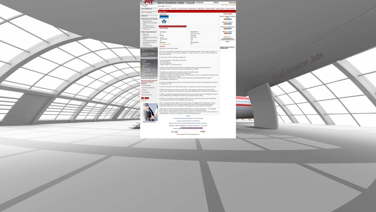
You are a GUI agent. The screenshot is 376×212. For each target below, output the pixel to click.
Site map (179, 121)
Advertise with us (147, 45)
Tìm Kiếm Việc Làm (148, 25)
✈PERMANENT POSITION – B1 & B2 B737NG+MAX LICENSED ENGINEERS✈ (149, 54)
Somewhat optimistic (148, 87)
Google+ (188, 116)
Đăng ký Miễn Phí (147, 21)
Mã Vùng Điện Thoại (191, 123)
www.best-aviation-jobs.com (194, 125)
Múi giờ (171, 123)
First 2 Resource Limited (148, 69)
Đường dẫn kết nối (186, 121)
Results (144, 100)
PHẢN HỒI (144, 16)
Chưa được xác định (165, 44)
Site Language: (161, 6)
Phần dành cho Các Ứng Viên (149, 19)
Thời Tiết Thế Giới (181, 123)
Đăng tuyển (146, 34)
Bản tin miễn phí (146, 9)
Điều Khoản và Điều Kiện (186, 118)
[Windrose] (227, 36)
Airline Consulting (230, 8)
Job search (174, 8)
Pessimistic (146, 92)
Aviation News (201, 8)
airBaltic (144, 60)
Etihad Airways (146, 68)
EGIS (143, 66)
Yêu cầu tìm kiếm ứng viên (150, 40)
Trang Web (181, 134)
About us (167, 8)
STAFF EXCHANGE (146, 12)
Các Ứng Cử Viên (182, 8)
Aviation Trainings (210, 8)
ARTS (143, 62)
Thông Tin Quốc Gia (202, 123)
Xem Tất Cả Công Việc (149, 27)
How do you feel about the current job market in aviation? (149, 82)
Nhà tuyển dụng (192, 8)
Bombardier (145, 65)
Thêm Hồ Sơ (146, 29)
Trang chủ (161, 8)
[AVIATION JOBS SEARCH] (154, 120)
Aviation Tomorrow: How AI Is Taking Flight (227, 46)
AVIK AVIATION (146, 63)
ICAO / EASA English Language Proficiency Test (228, 39)
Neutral (145, 90)
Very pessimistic (147, 94)
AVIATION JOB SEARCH (149, 121)
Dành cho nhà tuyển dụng (148, 32)
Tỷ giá (175, 123)
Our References (196, 121)
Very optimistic (147, 85)
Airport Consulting (220, 8)
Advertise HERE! (227, 13)
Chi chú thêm (176, 118)
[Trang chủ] (147, 6)
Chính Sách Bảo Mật (198, 118)
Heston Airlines (146, 71)
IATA (143, 72)
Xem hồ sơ (146, 36)
